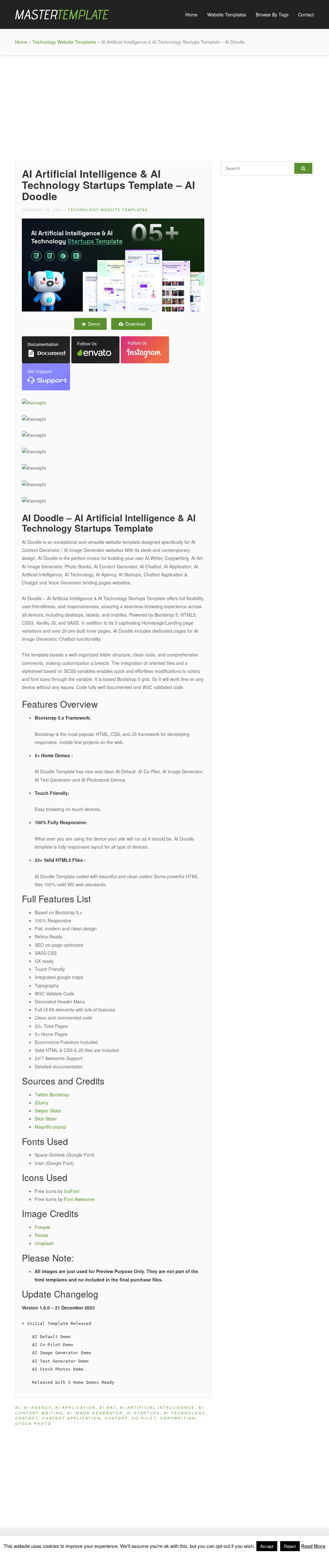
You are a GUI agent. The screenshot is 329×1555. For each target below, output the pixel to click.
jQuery (41, 1102)
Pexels (41, 1235)
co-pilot (144, 1417)
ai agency (37, 1407)
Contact (306, 14)
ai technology (184, 1412)
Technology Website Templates (64, 42)
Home (191, 14)
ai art (108, 1407)
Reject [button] (290, 1546)
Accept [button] (266, 1546)
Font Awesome (79, 1199)
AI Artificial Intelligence (157, 1407)
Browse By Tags (272, 14)
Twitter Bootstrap (52, 1094)
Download (135, 324)
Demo (93, 324)
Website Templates (226, 14)
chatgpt (116, 1417)
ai (17, 1407)
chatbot (26, 1417)
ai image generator (95, 1412)
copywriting (178, 1417)
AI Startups (143, 1412)
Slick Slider (46, 1118)
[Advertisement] (164, 106)
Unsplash (44, 1243)
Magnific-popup (50, 1126)
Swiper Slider (48, 1110)
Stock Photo (33, 1423)
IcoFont (71, 1191)
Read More (313, 1546)
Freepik (42, 1227)
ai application (75, 1407)
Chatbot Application (71, 1417)
